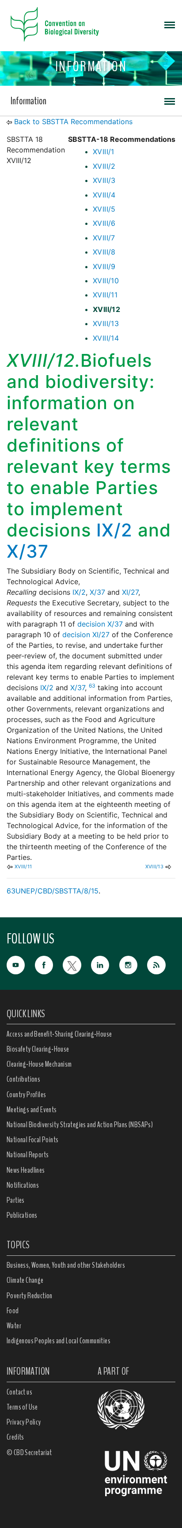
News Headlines (26, 1170)
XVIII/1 (103, 151)
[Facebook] (49, 964)
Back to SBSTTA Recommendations (73, 121)
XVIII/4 (104, 194)
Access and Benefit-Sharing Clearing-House (59, 1034)
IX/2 (114, 530)
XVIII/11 (105, 294)
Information (28, 101)
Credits (15, 1437)
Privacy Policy (24, 1422)
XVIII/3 (104, 180)
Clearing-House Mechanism (39, 1064)
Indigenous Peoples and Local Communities (58, 1340)
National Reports (28, 1154)
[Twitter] (77, 964)
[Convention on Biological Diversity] (55, 24)
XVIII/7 (104, 237)
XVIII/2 (104, 166)
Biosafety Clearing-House (38, 1049)
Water (14, 1325)
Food (13, 1310)
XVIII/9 (104, 266)
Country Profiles (26, 1094)
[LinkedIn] (105, 964)
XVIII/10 (106, 280)
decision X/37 (100, 624)
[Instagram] (133, 964)
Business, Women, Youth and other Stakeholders (66, 1265)
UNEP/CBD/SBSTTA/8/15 (57, 890)
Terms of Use (22, 1407)
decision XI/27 (86, 634)
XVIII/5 (104, 209)
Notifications (23, 1185)
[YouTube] (21, 964)
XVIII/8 (104, 251)
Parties (16, 1200)
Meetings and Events (32, 1109)
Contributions (23, 1079)
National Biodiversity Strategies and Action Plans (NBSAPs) (80, 1124)
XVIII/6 (104, 223)
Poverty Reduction (30, 1295)
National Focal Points (32, 1139)
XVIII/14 (106, 338)
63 (92, 685)
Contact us (19, 1392)
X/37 (28, 551)
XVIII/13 (106, 323)
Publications (22, 1215)
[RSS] (161, 965)
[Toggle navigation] (169, 24)
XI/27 (130, 592)
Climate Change (25, 1280)
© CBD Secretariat (29, 1452)
